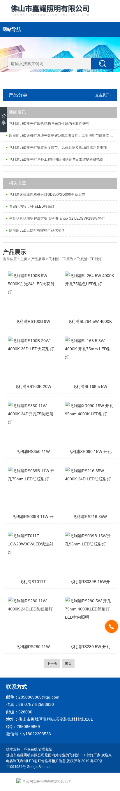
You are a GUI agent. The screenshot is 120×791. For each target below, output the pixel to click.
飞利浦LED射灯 (89, 259)
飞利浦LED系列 (61, 259)
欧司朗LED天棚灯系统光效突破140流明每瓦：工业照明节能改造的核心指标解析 (63, 136)
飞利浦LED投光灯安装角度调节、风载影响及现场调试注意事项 (58, 148)
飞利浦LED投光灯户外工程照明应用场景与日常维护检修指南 (56, 160)
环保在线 (31, 749)
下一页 (52, 664)
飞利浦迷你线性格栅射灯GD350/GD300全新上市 (47, 194)
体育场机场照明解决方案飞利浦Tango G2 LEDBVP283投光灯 (57, 218)
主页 (23, 259)
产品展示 (38, 259)
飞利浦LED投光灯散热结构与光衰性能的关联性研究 (49, 124)
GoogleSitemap (39, 767)
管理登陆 (45, 749)
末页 (68, 664)
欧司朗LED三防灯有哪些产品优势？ (37, 230)
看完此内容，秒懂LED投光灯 (31, 206)
